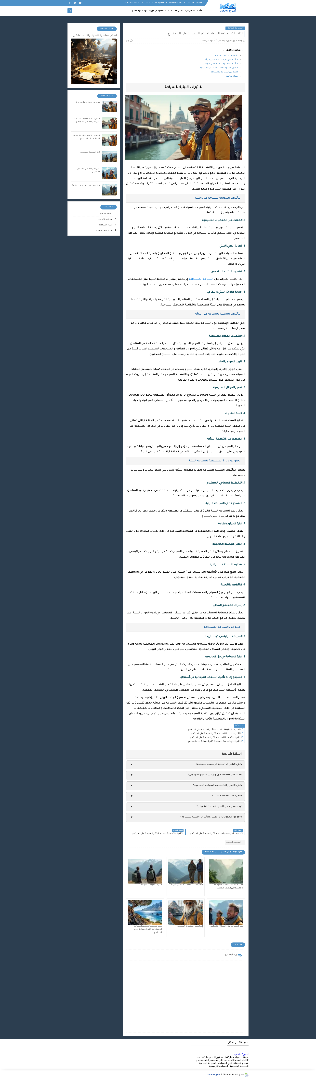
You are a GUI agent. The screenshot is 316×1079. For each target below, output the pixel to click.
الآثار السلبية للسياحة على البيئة (187, 885)
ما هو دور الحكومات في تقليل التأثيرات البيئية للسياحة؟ (186, 817)
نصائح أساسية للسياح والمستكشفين (95, 35)
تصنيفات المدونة (132, 3)
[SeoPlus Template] (246, 1074)
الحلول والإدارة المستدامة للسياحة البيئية (219, 68)
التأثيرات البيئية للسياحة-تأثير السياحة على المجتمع (216, 734)
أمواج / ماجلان (241, 1054)
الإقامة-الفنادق (106, 214)
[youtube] (80, 3)
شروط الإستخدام (159, 3)
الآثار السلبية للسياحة (151, 885)
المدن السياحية (175, 11)
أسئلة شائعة (232, 76)
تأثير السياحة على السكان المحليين (226, 926)
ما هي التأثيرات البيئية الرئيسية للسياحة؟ (186, 764)
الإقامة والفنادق (139, 11)
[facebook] (69, 3)
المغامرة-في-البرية (104, 231)
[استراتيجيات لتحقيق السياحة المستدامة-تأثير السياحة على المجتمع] (145, 912)
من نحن (191, 3)
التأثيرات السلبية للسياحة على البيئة (221, 64)
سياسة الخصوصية (177, 3)
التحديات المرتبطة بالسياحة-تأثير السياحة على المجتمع (215, 730)
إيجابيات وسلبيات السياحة (190, 926)
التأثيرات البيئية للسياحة (226, 56)
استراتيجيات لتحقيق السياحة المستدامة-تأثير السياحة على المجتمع (148, 929)
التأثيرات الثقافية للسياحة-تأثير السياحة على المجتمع (216, 737)
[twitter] (75, 3)
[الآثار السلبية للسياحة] (145, 871)
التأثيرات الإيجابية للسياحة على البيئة (221, 60)
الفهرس (200, 3)
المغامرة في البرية (157, 11)
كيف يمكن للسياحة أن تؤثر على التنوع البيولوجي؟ (186, 775)
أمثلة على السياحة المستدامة (224, 72)
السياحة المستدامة (201, 279)
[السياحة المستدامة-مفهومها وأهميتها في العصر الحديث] (226, 871)
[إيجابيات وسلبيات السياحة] (185, 912)
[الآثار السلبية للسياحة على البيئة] (185, 871)
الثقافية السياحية (193, 11)
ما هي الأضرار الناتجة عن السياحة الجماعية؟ (186, 785)
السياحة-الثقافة (235, 28)
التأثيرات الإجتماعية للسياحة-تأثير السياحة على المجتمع (215, 741)
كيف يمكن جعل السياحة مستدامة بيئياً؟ (186, 806)
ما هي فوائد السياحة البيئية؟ (186, 796)
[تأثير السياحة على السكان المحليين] (226, 912)
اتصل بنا (146, 3)
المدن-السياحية (106, 225)
